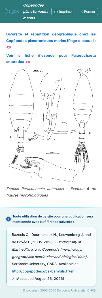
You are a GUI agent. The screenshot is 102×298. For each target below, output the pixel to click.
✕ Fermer (87, 11)
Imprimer (66, 11)
